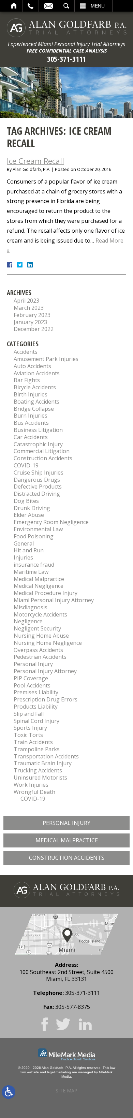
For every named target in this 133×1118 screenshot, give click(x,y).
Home (14, 6)
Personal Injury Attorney (45, 671)
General (24, 543)
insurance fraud (34, 564)
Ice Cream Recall (35, 161)
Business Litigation (38, 430)
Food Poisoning (34, 536)
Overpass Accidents (38, 650)
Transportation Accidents (46, 756)
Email (48, 6)
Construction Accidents (43, 458)
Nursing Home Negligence (48, 643)
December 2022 (34, 329)
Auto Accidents (32, 366)
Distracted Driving (37, 493)
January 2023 (30, 322)
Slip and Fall (29, 713)
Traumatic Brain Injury (43, 763)
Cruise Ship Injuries (38, 472)
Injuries (23, 557)
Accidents (26, 351)
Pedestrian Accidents (40, 656)
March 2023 (29, 307)
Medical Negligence (38, 586)
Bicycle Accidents (35, 387)
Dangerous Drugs (37, 479)
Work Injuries (31, 784)
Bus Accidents (31, 422)
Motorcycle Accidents (40, 614)
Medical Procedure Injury (45, 593)
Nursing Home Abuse (41, 635)
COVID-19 (26, 465)
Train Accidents (33, 742)
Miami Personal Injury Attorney (54, 600)
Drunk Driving (32, 508)
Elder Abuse (29, 515)
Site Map (66, 1090)
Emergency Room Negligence (51, 522)
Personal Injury (33, 664)
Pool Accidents (32, 685)
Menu (98, 6)
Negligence (28, 621)
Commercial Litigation (42, 451)
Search (66, 6)
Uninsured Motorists (40, 777)
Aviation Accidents (37, 373)
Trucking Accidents (38, 770)
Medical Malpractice (39, 579)
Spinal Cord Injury (36, 721)
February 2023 (32, 315)
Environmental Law (38, 529)
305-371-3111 (66, 59)
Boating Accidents (36, 401)
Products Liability (36, 706)
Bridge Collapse (34, 408)
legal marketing (59, 1072)
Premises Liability (36, 692)
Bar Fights (27, 380)
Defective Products (38, 486)
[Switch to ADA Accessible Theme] (8, 1092)
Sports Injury (30, 727)
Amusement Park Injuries (46, 359)
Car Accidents (31, 437)
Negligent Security (37, 628)
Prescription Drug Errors (45, 699)
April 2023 (26, 300)
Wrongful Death (34, 792)
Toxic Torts (28, 735)
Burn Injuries (30, 415)
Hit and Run (29, 550)
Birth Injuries (30, 394)
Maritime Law (31, 572)
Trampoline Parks (37, 749)
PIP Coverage (31, 678)
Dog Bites (26, 501)
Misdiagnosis (30, 607)
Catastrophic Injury (38, 444)
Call (31, 6)
